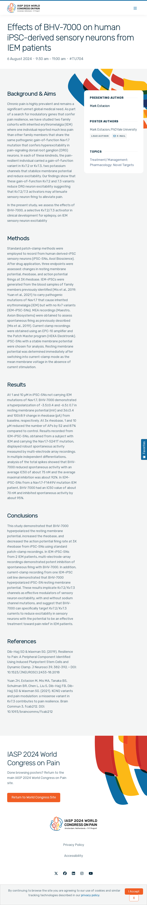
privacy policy (90, 895)
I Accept (133, 891)
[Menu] (135, 8)
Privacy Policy (73, 845)
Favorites (144, 447)
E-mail (121, 136)
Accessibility (73, 856)
